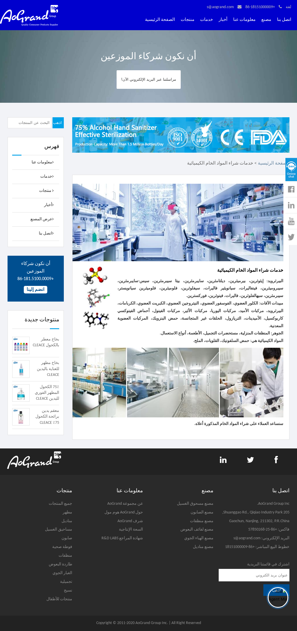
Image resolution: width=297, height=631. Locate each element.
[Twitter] (291, 237)
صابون (66, 538)
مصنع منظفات (201, 521)
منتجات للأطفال (59, 599)
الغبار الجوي (62, 573)
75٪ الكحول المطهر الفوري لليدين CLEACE (47, 393)
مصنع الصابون (202, 512)
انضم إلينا (35, 289)
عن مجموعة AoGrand (125, 504)
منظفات (65, 556)
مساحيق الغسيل (58, 529)
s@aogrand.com (220, 7)
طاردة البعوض (60, 564)
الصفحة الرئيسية (160, 20)
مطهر (67, 512)
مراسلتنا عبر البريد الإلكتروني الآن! (148, 79)
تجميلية (66, 582)
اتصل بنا (284, 20)
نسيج (68, 590)
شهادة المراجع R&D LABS (122, 538)
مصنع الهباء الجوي (198, 538)
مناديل (66, 521)
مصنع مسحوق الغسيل (195, 504)
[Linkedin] (290, 205)
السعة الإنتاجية (131, 529)
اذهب (57, 122)
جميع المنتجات (60, 504)
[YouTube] (290, 221)
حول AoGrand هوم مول (123, 512)
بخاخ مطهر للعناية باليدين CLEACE (48, 369)
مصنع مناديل (203, 547)
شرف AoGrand (130, 521)
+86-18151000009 (260, 7)
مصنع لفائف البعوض (196, 529)
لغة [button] (288, 7)
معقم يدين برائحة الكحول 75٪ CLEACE (47, 417)
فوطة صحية (62, 547)
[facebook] (289, 189)
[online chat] (291, 169)
